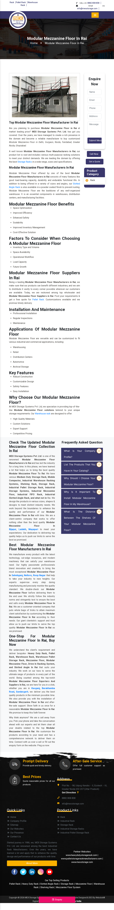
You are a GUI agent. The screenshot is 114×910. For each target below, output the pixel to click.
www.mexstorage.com (82, 862)
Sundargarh (22, 691)
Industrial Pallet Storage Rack (74, 832)
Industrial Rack (67, 821)
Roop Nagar (39, 575)
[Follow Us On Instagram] (40, 871)
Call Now (94, 154)
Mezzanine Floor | (84, 884)
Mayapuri (33, 529)
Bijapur (12, 529)
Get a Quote (94, 161)
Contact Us (15, 836)
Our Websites (17, 828)
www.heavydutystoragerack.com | (82, 855)
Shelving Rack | (47, 887)
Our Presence (17, 832)
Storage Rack (66, 825)
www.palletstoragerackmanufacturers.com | (82, 858)
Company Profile (18, 821)
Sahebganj (17, 575)
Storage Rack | (68, 884)
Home (34, 43)
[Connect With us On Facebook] (14, 871)
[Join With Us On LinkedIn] (32, 871)
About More (32, 863)
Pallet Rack (21, 2)
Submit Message (95, 140)
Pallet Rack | (15, 884)
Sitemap (14, 825)
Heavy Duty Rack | (31, 884)
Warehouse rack (42, 413)
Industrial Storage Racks (72, 828)
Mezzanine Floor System (68, 887)
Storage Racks (25, 161)
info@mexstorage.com (87, 8)
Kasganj (35, 688)
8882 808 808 (93, 3)
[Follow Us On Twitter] (23, 871)
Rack (12, 2)
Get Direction (69, 792)
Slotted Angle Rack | (50, 884)
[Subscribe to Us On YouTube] (49, 871)
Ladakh (22, 529)
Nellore (28, 575)
